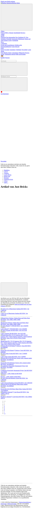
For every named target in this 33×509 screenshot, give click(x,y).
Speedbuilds (17, 32)
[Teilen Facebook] (13, 255)
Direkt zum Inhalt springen (8, 1)
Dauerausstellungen (6, 46)
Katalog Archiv (8, 40)
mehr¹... (6, 182)
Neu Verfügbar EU (20, 37)
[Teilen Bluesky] (13, 242)
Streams (11, 32)
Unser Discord (15, 46)
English (3, 57)
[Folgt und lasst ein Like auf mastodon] (13, 133)
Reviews (23, 32)
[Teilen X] (13, 229)
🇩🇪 (2, 56)
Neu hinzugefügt (10, 37)
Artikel (2, 34)
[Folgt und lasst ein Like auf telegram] (13, 159)
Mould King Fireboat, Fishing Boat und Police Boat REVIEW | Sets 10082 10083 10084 (14, 323)
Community (4, 43)
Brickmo (6, 178)
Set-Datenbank (5, 94)
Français (7, 57)
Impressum (4, 503)
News (2, 42)
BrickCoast (7, 176)
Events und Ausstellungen (8, 45)
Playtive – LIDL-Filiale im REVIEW (11, 376)
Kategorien (15, 39)
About (2, 51)
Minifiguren (21, 39)
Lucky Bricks (7, 175)
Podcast (3, 32)
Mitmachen (22, 53)
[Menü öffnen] (16, 17)
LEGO (6, 171)
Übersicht (3, 37)
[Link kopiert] (14, 289)
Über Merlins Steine (6, 53)
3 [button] (4, 407)
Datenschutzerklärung (25, 502)
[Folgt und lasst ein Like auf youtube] (13, 107)
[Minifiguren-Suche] (14, 69)
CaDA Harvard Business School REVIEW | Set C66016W (16, 383)
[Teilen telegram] (13, 281)
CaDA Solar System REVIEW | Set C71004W (13, 356)
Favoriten (6, 49)
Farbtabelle (15, 40)
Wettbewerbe (18, 45)
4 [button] (4, 409)
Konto (2, 49)
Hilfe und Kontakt (21, 54)
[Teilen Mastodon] (13, 202)
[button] (4, 401)
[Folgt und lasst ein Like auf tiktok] (13, 120)
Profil (2, 48)
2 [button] (4, 405)
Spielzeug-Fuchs (8, 179)
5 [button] (4, 410)
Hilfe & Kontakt (11, 503)
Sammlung (13, 49)
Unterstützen (15, 53)
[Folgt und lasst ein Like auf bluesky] (13, 146)
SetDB (2, 36)
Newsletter (24, 49)
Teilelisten (18, 49)
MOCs (7, 32)
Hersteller (9, 39)
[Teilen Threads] (13, 215)
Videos (2, 31)
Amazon (6, 173)
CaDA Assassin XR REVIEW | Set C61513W (13, 333)
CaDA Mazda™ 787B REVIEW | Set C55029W (14, 329)
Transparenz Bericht (10, 54)
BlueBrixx (7, 170)
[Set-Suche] (14, 84)
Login (29, 49)
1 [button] (4, 404)
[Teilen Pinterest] (13, 268)
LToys (5, 181)
